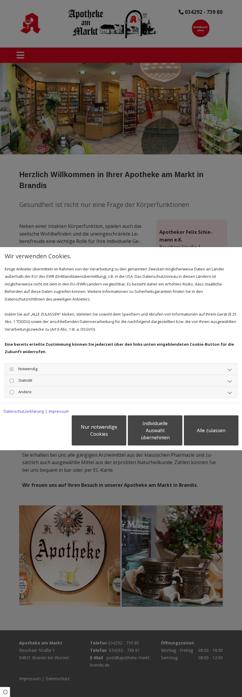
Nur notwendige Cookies (99, 430)
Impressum (59, 411)
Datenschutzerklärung (24, 411)
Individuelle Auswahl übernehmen (155, 430)
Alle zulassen (211, 430)
